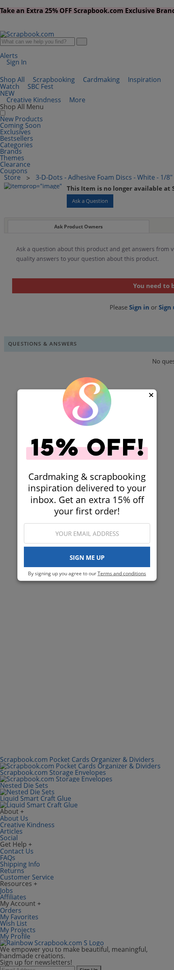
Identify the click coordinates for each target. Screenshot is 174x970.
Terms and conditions (122, 573)
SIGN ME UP (87, 557)
